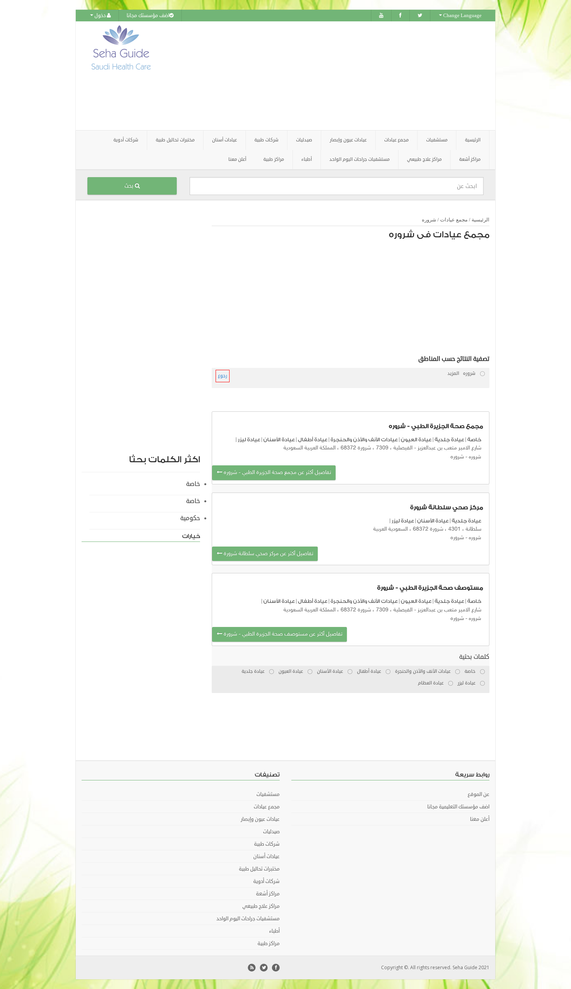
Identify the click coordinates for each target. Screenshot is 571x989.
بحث (129, 186)
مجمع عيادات (454, 220)
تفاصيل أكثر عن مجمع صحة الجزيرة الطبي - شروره (276, 472)
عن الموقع (478, 794)
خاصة (474, 439)
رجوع (222, 376)
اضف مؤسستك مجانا (148, 15)
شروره (429, 220)
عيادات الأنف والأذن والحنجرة (364, 439)
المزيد (453, 373)
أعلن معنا (237, 159)
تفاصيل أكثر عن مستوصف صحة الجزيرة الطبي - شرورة (282, 634)
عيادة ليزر (249, 439)
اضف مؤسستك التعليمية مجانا (458, 806)
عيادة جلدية (449, 439)
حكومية (190, 518)
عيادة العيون (416, 439)
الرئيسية (472, 140)
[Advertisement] (329, 75)
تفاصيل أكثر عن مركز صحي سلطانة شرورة (267, 553)
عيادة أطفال (312, 439)
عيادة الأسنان (279, 439)
